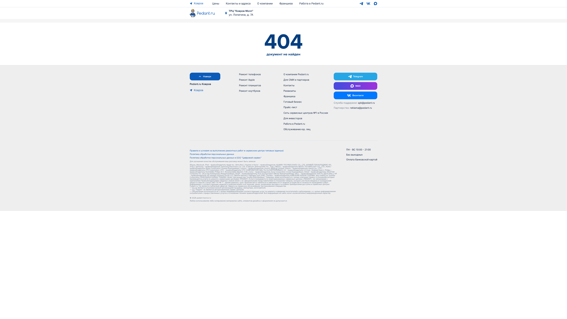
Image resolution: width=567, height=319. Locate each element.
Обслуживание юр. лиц (297, 129)
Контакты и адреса (238, 3)
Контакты (289, 85)
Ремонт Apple (247, 79)
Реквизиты (290, 90)
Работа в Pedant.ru (311, 3)
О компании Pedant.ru (296, 74)
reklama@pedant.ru (361, 107)
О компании (265, 3)
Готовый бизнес (293, 101)
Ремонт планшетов (250, 85)
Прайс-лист (290, 107)
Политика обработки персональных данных (212, 154)
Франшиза (286, 3)
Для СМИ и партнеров (296, 79)
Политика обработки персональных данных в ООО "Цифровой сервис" (225, 158)
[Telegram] (361, 3)
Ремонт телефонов (250, 74)
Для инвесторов (293, 118)
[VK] (368, 3)
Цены (215, 3)
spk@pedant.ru (366, 102)
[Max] (375, 3)
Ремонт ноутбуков (249, 90)
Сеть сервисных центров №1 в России (306, 112)
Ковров (198, 3)
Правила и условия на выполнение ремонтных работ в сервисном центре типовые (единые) (237, 151)
